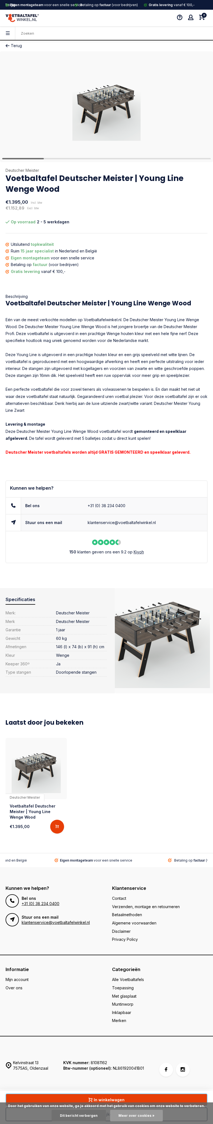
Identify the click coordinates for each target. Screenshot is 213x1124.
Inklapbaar (121, 1012)
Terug (16, 45)
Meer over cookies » (136, 1115)
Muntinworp (122, 1004)
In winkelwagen (109, 1099)
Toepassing (123, 987)
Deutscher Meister (22, 170)
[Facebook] (166, 1070)
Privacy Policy (125, 939)
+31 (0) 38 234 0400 (106, 505)
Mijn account (17, 979)
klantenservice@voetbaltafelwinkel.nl (122, 522)
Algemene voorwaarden (134, 923)
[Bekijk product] (57, 827)
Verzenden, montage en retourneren (146, 906)
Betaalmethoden (127, 914)
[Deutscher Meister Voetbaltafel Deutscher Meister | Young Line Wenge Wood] (36, 768)
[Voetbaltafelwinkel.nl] (22, 18)
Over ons (14, 987)
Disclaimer (121, 931)
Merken (119, 1020)
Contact (119, 898)
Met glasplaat (124, 996)
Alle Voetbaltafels (128, 979)
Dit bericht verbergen (79, 1115)
